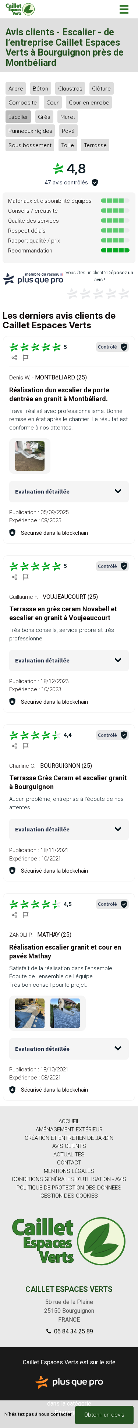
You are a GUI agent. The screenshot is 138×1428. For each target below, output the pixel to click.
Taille (67, 144)
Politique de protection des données (69, 1187)
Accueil (69, 1121)
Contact (69, 1162)
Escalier (18, 116)
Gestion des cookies (69, 1195)
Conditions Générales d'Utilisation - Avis (69, 1179)
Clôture (101, 88)
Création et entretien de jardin (69, 1138)
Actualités (69, 1154)
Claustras (70, 88)
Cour (52, 102)
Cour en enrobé (89, 102)
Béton (40, 88)
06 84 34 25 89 (73, 1331)
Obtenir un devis (104, 1414)
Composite (22, 102)
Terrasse (95, 144)
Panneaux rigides (30, 130)
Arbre (15, 88)
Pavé (68, 130)
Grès (44, 116)
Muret (67, 116)
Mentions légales (69, 1171)
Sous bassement (30, 144)
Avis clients (69, 1146)
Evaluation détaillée (42, 491)
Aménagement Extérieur (69, 1129)
